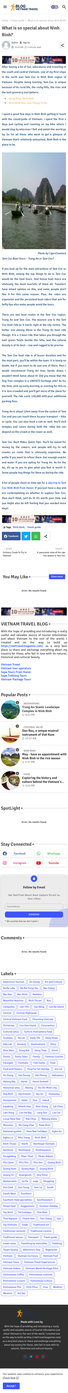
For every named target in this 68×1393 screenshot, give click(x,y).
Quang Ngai (28, 1168)
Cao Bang (39, 1006)
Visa (45, 1287)
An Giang (34, 981)
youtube (54, 863)
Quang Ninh (46, 1168)
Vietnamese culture (41, 1280)
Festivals (23, 1062)
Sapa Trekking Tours (14, 676)
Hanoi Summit (40, 1081)
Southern (26, 1193)
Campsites (9, 1006)
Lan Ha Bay (25, 1112)
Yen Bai (21, 1293)
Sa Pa (25, 1181)
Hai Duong (24, 1075)
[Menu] (5, 7)
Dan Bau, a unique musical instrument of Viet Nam (40, 732)
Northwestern (43, 1150)
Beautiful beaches (13, 1000)
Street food (9, 1206)
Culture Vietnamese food (38, 1031)
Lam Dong (8, 1112)
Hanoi (24, 1081)
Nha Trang (24, 1137)
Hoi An (39, 1094)
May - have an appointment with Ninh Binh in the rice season (44, 756)
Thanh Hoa (28, 1218)
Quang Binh (54, 1162)
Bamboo (37, 994)
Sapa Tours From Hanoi (16, 672)
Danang (21, 1044)
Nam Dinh (44, 1125)
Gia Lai (58, 1069)
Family (36, 1056)
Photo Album (45, 1156)
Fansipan (8, 1062)
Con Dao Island (27, 1025)
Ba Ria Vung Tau (29, 988)
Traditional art (41, 1224)
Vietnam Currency (28, 1255)
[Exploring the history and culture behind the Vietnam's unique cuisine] (10, 780)
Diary (53, 1044)
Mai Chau (31, 1118)
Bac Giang (49, 988)
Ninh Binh (19, 527)
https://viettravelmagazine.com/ (22, 646)
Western (7, 1293)
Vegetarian (51, 1249)
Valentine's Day (31, 1249)
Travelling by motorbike (34, 1243)
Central (7, 1013)
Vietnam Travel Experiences (39, 1262)
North (25, 1143)
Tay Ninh (8, 1212)
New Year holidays (36, 1131)
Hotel (25, 1100)
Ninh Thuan (9, 1143)
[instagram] (43, 1356)
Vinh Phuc (32, 1287)
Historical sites (11, 1087)
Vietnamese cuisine (14, 1280)
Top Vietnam (10, 1224)
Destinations (38, 1044)
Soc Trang (23, 1187)
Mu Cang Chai (26, 1125)
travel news (9, 1243)
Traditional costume (14, 1231)
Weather (57, 1287)
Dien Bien (8, 1050)
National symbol (12, 1131)
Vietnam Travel (10, 664)
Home (5, 20)
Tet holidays (25, 1212)
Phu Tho (23, 1162)
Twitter (26, 536)
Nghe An (57, 1131)
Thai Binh (42, 1212)
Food (52, 1062)
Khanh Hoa (24, 1106)
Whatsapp (35, 536)
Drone (6, 1056)
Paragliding (9, 1156)
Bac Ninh (22, 994)
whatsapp (53, 854)
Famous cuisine (54, 1056)
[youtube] (37, 1356)
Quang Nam (9, 1168)
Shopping (48, 1181)
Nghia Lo (8, 1137)
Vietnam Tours (11, 1262)
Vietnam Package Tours (16, 679)
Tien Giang (46, 1218)
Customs (8, 1038)
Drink (55, 1050)
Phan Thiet (27, 1156)
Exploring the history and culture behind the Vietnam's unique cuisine (41, 780)
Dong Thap (40, 1050)
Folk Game (39, 1062)
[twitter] (31, 1356)
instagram (19, 863)
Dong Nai (24, 1050)
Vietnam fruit (50, 1255)
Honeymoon (9, 1100)
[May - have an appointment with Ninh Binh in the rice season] (10, 757)
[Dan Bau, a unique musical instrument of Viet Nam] (10, 733)
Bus (49, 1000)
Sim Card (8, 1187)
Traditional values (13, 1237)
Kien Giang (42, 1106)
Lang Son (42, 1112)
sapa (35, 1181)
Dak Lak (7, 1044)
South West (9, 1193)
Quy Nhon (42, 1175)
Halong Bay (9, 1081)
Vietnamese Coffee (13, 1274)
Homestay (54, 1094)
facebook (20, 854)
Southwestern (45, 1199)
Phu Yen (37, 1162)
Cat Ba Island (56, 1006)
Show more (57, 576)
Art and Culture (53, 981)
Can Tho (24, 1006)
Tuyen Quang (10, 1249)
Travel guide (17, 20)
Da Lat (21, 1038)
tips (59, 1218)
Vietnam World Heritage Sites (42, 1268)
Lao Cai (56, 1112)
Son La (38, 1187)
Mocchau (8, 1125)
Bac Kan (7, 994)
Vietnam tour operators (16, 668)
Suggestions (27, 1206)
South (50, 1187)
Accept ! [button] (11, 1386)
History (29, 1087)
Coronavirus (48, 1025)
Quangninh (25, 1175)
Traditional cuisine (40, 1231)
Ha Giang (8, 1075)
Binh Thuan (35, 1000)
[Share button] (45, 536)
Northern (8, 1150)
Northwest (24, 1150)
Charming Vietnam (42, 1019)
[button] (55, 7)
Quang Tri (8, 1175)
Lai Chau (58, 1106)
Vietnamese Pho (12, 1287)
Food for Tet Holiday (38, 1069)
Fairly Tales (21, 1056)
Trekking (57, 1243)
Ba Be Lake (9, 988)
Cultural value (11, 1031)
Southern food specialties (17, 1199)
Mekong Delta (49, 1118)
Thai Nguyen (10, 1218)
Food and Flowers (12, 1069)
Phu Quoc (8, 1162)
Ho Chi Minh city (47, 1087)
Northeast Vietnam (44, 1143)
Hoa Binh (8, 1094)
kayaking (8, 1106)
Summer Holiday (48, 1206)
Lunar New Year (12, 1118)
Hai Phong (41, 1075)
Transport (33, 1237)
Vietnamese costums (40, 1274)
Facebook (13, 536)
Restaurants (10, 1181)
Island (45, 1100)
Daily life (35, 1038)
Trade (25, 1224)
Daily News (51, 1038)
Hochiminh (24, 1094)
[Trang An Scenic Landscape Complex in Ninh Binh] (10, 709)
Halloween (58, 1075)
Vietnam (7, 1255)
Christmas (8, 1025)
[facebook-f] (25, 1356)
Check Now (9, 1377)
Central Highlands (26, 1013)
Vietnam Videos (11, 1268)
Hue (35, 1100)
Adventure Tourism (13, 981)
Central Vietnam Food (15, 1019)
